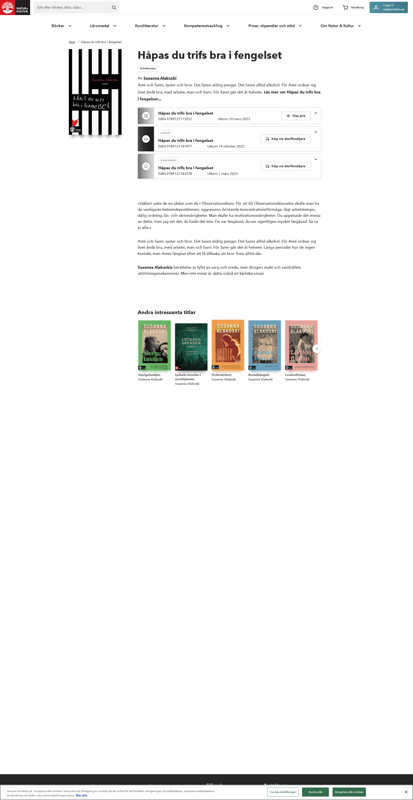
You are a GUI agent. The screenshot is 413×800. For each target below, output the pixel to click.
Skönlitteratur (148, 68)
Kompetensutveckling (203, 26)
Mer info (81, 795)
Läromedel (99, 26)
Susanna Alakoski (159, 78)
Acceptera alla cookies (349, 792)
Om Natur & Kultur (337, 26)
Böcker (58, 26)
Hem (72, 42)
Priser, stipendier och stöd (271, 26)
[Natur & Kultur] (15, 7)
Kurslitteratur (146, 26)
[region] (206, 792)
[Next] (317, 348)
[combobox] (77, 7)
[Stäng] (406, 792)
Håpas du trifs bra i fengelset (101, 42)
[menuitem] (62, 26)
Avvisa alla (315, 792)
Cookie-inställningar (283, 792)
